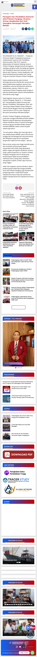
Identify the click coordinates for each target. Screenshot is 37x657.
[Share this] (23, 28)
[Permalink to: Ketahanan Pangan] (18, 627)
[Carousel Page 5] (14, 604)
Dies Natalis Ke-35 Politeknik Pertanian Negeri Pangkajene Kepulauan (20, 434)
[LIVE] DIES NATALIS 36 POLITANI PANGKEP (21, 425)
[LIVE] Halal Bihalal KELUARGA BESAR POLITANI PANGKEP (9, 195)
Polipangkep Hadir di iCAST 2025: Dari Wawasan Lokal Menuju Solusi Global (22, 261)
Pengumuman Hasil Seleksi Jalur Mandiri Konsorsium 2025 (21, 387)
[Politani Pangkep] (18, 5)
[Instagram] (16, 188)
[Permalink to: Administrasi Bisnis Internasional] (18, 597)
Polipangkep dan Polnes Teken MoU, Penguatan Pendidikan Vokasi (22, 416)
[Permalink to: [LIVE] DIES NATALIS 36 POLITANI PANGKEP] (6, 427)
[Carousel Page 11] (27, 604)
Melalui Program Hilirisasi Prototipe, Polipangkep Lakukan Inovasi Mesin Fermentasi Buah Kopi (22, 280)
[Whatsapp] (32, 28)
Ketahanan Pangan (10, 632)
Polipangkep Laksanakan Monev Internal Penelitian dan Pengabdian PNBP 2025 (22, 298)
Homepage (6, 13)
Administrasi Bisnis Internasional (15, 602)
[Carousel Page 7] (18, 604)
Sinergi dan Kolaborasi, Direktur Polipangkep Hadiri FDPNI (21, 270)
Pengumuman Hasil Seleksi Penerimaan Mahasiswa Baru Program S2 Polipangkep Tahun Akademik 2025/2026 (18, 382)
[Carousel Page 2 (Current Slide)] (19, 562)
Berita (7, 29)
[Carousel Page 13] (31, 604)
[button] (34, 7)
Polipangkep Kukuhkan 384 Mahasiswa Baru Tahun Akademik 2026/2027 (10, 245)
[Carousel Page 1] (17, 562)
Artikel (12, 13)
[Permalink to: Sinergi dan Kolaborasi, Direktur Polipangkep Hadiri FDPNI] (6, 272)
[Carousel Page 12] (29, 604)
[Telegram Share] (29, 28)
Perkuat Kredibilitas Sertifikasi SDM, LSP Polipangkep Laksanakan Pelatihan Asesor (10, 226)
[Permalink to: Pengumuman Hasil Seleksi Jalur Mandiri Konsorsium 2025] (6, 389)
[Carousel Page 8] (21, 604)
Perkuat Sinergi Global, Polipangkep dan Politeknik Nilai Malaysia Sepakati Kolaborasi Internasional (22, 289)
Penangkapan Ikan (10, 560)
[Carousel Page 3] (10, 604)
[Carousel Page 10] (25, 604)
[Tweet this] (26, 28)
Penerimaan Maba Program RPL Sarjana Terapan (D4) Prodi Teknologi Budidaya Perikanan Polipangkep (23, 396)
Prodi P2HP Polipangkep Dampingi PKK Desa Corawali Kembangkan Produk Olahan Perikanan (26, 227)
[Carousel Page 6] (16, 604)
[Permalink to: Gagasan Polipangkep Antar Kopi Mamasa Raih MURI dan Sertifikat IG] (26, 236)
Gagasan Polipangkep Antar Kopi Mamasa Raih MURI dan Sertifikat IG (26, 244)
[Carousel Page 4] (12, 604)
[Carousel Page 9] (23, 604)
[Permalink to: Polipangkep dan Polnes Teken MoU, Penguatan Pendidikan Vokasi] (6, 418)
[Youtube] (20, 188)
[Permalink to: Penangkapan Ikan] (18, 555)
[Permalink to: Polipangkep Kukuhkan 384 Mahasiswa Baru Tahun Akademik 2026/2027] (10, 236)
